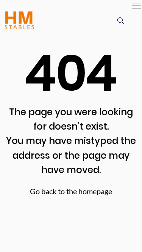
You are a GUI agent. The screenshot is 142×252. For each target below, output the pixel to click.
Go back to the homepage (71, 191)
